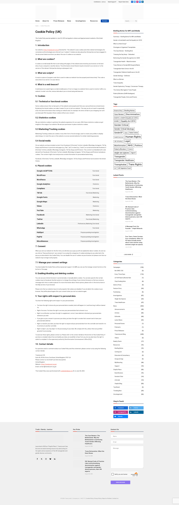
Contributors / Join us (100, 2)
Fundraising (116, 292)
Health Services (118, 137)
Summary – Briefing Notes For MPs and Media (127, 36)
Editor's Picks (117, 285)
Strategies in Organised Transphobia (124, 47)
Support (117, 366)
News (69, 21)
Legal (127, 141)
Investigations (81, 21)
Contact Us (115, 498)
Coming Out (118, 352)
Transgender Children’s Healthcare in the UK (126, 72)
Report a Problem (107, 498)
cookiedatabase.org (67, 371)
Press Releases (59, 21)
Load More (127, 254)
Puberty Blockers (120, 149)
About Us (46, 21)
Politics (138, 145)
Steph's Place (117, 369)
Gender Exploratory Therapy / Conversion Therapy (128, 86)
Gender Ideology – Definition (121, 75)
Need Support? (112, 2)
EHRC (116, 121)
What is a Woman (118, 79)
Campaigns (116, 267)
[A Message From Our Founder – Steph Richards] (118, 228)
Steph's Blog (118, 383)
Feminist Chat (119, 376)
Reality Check (117, 341)
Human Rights (133, 136)
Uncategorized (117, 394)
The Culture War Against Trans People (124, 90)
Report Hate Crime (123, 2)
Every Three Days (120, 274)
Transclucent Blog (120, 334)
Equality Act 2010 (128, 121)
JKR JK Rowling (118, 141)
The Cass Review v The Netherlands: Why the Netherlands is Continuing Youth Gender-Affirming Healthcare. (134, 185)
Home (37, 21)
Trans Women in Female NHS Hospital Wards (126, 65)
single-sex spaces (121, 153)
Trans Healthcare (120, 302)
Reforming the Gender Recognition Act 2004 (126, 58)
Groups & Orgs (119, 359)
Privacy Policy (97, 498)
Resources (94, 21)
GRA (126, 133)
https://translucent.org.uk (51, 50)
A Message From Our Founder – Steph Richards (133, 227)
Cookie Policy (89, 498)
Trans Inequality (118, 83)
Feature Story (117, 288)
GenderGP (118, 133)
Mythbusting (118, 362)
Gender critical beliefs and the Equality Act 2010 (127, 40)
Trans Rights (135, 164)
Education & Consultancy (122, 355)
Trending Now (117, 390)
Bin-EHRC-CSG (119, 270)
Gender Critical (121, 125)
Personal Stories (120, 323)
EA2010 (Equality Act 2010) (129, 118)
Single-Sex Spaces (120, 299)
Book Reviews (119, 373)
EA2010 (116, 118)
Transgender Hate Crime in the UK (123, 68)
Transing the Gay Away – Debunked (123, 54)
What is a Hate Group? (120, 43)
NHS (130, 145)
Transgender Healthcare (124, 160)
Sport (133, 153)
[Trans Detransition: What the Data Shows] (118, 199)
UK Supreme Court (124, 168)
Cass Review (119, 114)
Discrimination (133, 114)
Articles (117, 313)
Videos (117, 338)
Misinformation (120, 145)
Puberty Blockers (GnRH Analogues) (124, 93)
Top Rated (116, 387)
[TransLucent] (89, 11)
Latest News (118, 320)
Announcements (120, 309)
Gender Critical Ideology (124, 129)
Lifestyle (117, 380)
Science (130, 149)
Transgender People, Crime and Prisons (125, 97)
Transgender (119, 156)
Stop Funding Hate (120, 281)
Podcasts (118, 327)
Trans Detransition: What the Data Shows (133, 198)
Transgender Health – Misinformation (124, 61)
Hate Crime (133, 133)
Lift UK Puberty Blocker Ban (123, 277)
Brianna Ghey (118, 110)
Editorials (117, 316)
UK (115, 168)
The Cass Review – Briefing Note (123, 51)
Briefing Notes (129, 111)
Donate (104, 21)
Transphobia (120, 164)
